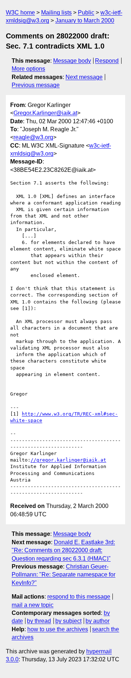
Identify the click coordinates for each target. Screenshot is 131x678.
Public (86, 12)
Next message (84, 77)
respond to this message (78, 597)
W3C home (20, 12)
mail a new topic (32, 605)
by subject (68, 621)
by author (98, 621)
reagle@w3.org (33, 137)
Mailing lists (56, 12)
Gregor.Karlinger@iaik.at (45, 113)
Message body (72, 61)
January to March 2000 (84, 20)
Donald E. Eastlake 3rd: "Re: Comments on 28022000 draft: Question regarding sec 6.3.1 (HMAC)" (63, 550)
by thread (39, 621)
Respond (107, 61)
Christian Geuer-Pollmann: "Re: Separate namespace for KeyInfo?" (63, 574)
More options (28, 69)
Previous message (36, 85)
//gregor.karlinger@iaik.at (68, 460)
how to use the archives (57, 629)
